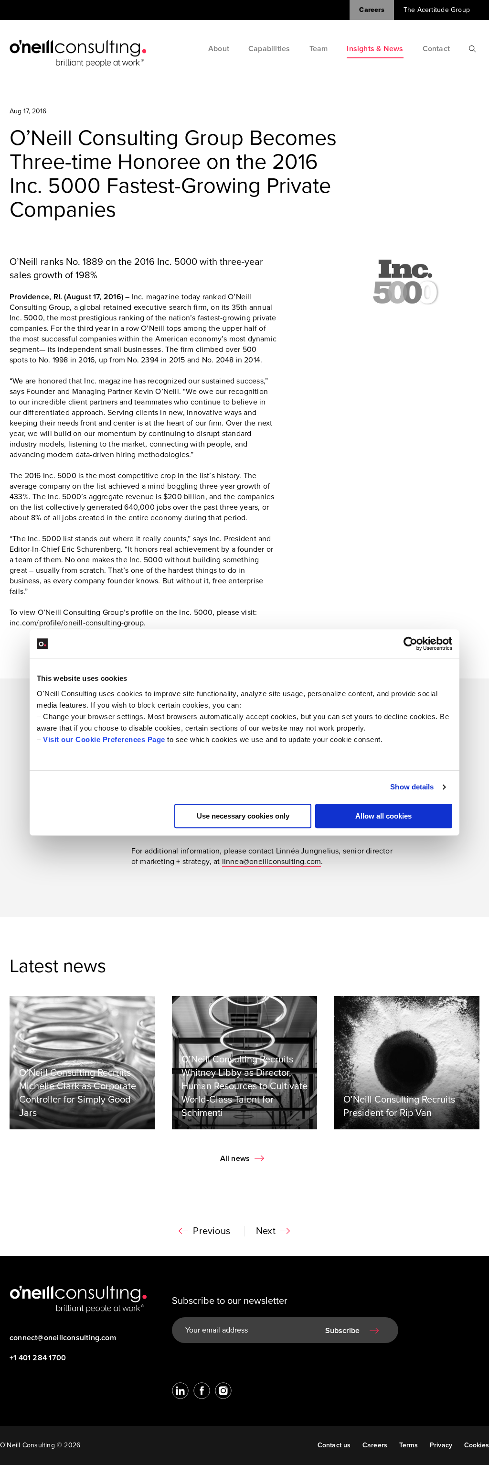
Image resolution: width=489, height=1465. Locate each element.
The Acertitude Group (437, 10)
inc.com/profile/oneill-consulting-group (77, 623)
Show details (412, 787)
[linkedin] (180, 1390)
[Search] (472, 49)
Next (266, 1231)
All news (235, 1158)
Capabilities (269, 49)
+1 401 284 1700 (38, 1358)
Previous (211, 1231)
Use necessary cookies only (243, 816)
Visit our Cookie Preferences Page (104, 739)
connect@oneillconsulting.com (62, 1338)
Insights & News (375, 49)
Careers (371, 10)
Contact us (334, 1445)
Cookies (476, 1445)
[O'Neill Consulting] (78, 53)
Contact (436, 49)
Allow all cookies (383, 816)
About (218, 49)
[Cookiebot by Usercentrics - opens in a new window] (410, 643)
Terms (408, 1445)
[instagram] (223, 1390)
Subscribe (342, 1330)
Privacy (441, 1445)
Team (318, 49)
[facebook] (201, 1390)
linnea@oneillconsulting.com (271, 861)
